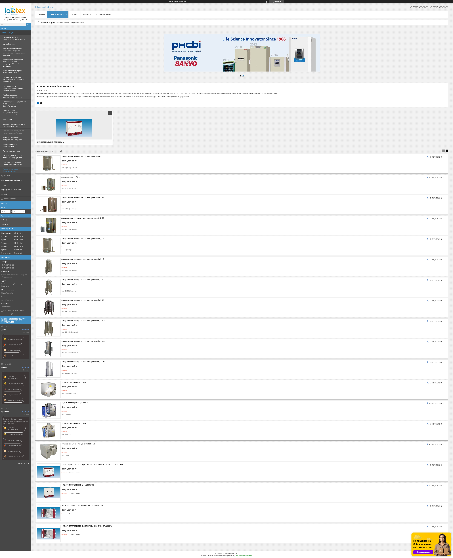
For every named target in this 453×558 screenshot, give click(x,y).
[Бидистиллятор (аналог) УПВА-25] (49, 430)
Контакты (87, 14)
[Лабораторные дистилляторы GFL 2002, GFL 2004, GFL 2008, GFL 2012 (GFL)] (49, 471)
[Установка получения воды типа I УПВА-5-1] (49, 451)
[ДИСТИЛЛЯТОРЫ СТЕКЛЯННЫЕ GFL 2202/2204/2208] (49, 513)
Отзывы (4, 194)
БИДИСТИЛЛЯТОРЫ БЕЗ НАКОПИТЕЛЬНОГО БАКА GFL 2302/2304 (87, 526)
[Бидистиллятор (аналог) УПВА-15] (49, 410)
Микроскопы (8, 119)
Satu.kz (237, 553)
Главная (41, 14)
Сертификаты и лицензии (11, 189)
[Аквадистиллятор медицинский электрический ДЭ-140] (49, 348)
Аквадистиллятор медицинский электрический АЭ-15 (82, 218)
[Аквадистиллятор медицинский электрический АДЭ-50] (49, 163)
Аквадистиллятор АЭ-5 (70, 177)
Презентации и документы (11, 180)
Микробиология (9, 44)
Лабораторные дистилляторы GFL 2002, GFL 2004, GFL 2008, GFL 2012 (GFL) (92, 464)
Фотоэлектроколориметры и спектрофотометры (14, 125)
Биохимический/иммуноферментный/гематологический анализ (13, 113)
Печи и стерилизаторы (11, 151)
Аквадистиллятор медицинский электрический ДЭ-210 (83, 362)
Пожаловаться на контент (243, 556)
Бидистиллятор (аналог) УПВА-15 (74, 403)
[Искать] (28, 24)
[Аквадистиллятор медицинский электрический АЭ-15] (49, 225)
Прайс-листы (6, 176)
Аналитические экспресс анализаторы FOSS (12, 72)
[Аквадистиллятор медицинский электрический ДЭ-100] (49, 328)
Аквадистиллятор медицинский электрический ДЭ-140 (83, 341)
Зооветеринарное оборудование (10, 145)
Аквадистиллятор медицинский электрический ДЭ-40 (82, 259)
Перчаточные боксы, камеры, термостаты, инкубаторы (14, 132)
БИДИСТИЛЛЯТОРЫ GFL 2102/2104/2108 (77, 485)
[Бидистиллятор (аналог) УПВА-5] (49, 389)
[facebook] (38, 103)
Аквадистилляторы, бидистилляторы (10, 170)
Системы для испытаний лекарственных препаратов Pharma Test (13, 79)
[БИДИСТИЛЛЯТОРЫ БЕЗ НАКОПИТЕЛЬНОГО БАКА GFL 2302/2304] (49, 533)
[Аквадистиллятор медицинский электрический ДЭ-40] (49, 266)
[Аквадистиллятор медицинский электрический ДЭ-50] (49, 287)
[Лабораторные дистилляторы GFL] (74, 127)
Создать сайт (173, 1)
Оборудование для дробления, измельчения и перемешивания (13, 88)
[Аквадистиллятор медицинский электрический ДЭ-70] (49, 307)
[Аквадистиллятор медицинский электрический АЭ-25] (49, 205)
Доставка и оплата (8, 199)
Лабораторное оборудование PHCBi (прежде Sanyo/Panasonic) (14, 104)
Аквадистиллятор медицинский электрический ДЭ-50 (82, 279)
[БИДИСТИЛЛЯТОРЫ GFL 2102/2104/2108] (49, 492)
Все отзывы (22, 463)
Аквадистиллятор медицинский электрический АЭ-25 (82, 197)
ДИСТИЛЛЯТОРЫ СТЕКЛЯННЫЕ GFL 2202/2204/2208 (82, 505)
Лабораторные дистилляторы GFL (50, 142)
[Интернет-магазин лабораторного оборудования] (15, 11)
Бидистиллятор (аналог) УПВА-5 (74, 382)
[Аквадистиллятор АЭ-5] (49, 184)
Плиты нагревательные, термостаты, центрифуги (12, 163)
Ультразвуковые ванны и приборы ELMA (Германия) (12, 156)
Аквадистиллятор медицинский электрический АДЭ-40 (83, 238)
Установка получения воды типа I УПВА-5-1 (79, 444)
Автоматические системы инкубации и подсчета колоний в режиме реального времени (14, 52)
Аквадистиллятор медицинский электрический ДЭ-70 (82, 300)
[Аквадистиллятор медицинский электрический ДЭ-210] (49, 369)
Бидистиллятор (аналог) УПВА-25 (74, 423)
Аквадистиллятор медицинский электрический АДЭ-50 (83, 156)
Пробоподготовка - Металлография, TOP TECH (13, 96)
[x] (41, 103)
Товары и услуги (7, 33)
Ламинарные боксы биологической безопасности (14, 38)
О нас (3, 185)
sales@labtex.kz (7, 300)
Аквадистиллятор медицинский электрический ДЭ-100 (83, 320)
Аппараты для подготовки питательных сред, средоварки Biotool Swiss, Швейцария (13, 63)
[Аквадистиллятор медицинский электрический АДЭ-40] (49, 246)
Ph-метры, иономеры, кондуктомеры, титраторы (13, 138)
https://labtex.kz (7, 293)
